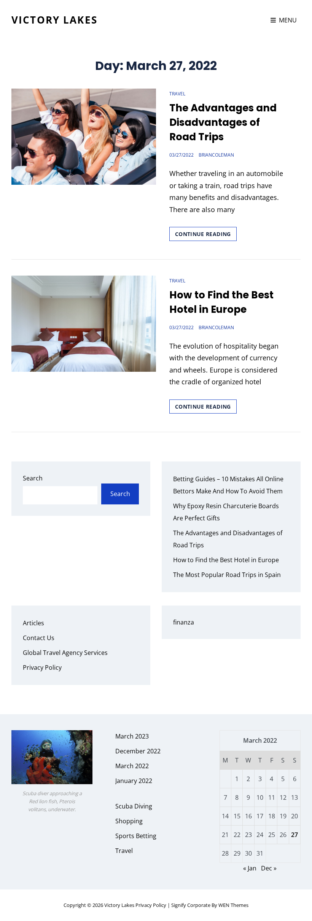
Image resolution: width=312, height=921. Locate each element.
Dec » (269, 868)
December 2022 (138, 751)
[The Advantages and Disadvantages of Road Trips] (83, 137)
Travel (177, 93)
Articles (33, 623)
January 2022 (133, 781)
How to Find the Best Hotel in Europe (221, 302)
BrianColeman (216, 155)
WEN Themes (233, 905)
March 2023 (132, 736)
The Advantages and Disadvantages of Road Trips (223, 122)
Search (33, 478)
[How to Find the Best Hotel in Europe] (83, 324)
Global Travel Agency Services (65, 652)
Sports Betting (135, 836)
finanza (183, 622)
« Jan (249, 868)
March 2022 (132, 766)
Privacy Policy (42, 667)
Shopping (129, 821)
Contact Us (38, 638)
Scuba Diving (133, 806)
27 (294, 835)
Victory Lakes (54, 20)
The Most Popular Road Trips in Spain (227, 575)
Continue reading (206, 235)
